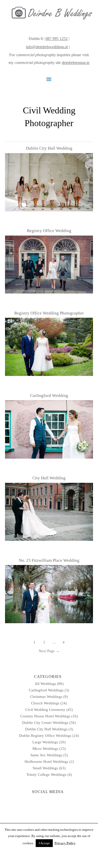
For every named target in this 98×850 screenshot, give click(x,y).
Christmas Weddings (46, 697)
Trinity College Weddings (46, 775)
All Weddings (45, 684)
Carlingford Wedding (49, 395)
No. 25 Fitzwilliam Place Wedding (49, 560)
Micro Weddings (45, 749)
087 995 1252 (56, 38)
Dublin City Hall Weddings (46, 729)
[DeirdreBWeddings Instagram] (71, 47)
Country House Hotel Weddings (45, 716)
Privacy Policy (65, 843)
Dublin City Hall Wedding (49, 148)
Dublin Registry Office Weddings (45, 736)
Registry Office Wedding (49, 230)
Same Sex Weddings (46, 755)
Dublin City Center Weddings (45, 723)
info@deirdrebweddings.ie (47, 47)
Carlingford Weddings (46, 690)
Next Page (49, 651)
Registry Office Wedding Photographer (49, 313)
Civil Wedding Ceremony (45, 710)
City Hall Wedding (49, 478)
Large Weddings (45, 742)
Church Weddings (45, 703)
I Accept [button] (44, 843)
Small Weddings (45, 768)
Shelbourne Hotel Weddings (46, 762)
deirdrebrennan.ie (75, 62)
